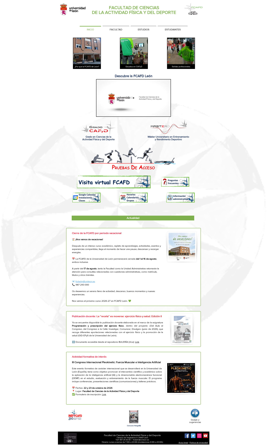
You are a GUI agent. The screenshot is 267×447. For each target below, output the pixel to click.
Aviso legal (183, 442)
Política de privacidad (199, 442)
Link (137, 342)
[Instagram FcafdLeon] (199, 435)
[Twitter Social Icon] (193, 435)
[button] (167, 113)
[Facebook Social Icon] (187, 435)
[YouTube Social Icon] (205, 435)
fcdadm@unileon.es (85, 281)
